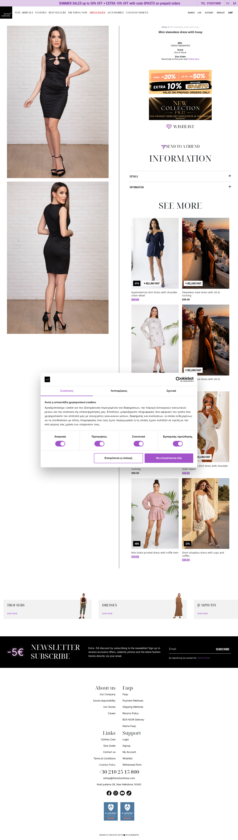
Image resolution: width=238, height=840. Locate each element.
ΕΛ (234, 3)
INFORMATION (137, 187)
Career (112, 713)
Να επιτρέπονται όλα (169, 458)
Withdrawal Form (131, 764)
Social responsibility (104, 700)
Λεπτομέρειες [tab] (119, 390)
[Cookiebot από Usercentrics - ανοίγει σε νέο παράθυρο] (178, 379)
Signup (126, 745)
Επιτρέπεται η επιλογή (118, 458)
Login (125, 739)
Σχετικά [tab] (171, 390)
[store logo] (6, 12)
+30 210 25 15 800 (119, 772)
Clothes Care (108, 739)
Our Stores (109, 706)
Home (164, 27)
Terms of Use (203, 658)
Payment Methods (132, 700)
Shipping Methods (132, 706)
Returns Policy (130, 713)
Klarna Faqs (129, 725)
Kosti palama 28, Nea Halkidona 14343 (119, 784)
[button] (227, 3)
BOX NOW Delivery (133, 719)
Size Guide (109, 745)
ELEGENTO (134, 835)
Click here (194, 59)
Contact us (109, 751)
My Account (129, 751)
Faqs (125, 694)
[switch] (99, 445)
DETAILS (134, 176)
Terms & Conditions (105, 758)
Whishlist (127, 758)
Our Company (108, 694)
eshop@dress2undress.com (119, 778)
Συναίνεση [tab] (66, 390)
